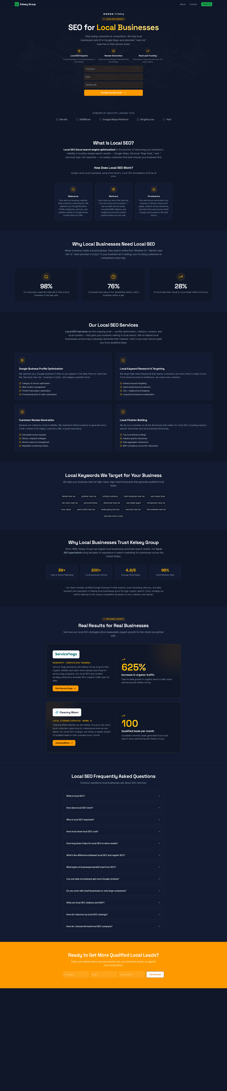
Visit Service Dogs (64, 688)
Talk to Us (207, 4)
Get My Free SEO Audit (111, 93)
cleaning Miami (62, 743)
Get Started (155, 974)
